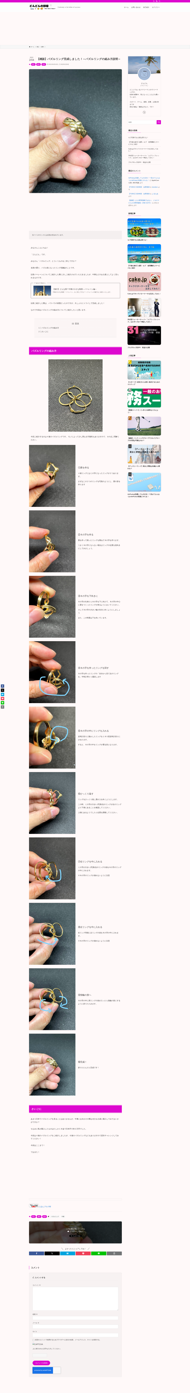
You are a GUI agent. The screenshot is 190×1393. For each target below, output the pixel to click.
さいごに (44, 332)
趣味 (38, 64)
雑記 (33, 64)
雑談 (44, 64)
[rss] (156, 1)
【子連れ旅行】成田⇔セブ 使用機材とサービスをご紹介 (143, 143)
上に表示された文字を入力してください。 (47, 1349)
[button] (36, 1253)
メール (36, 1323)
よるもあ (155, 194)
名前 (35, 1314)
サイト (35, 1331)
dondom (155, 187)
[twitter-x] (153, 1)
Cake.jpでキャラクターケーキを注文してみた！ (143, 150)
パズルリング (55, 1216)
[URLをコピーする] (114, 1253)
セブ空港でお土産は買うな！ (138, 137)
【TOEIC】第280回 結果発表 (139, 187)
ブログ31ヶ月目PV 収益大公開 (139, 162)
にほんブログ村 (45, 1207)
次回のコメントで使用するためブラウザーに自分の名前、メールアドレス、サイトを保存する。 (68, 1340)
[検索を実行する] (159, 122)
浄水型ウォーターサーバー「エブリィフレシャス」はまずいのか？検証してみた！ (143, 157)
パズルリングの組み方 (50, 328)
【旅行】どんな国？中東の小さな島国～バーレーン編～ (75, 289)
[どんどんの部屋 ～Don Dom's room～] (42, 7)
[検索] (159, 1)
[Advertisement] (95, 28)
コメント (37, 1285)
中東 (63, 1216)
